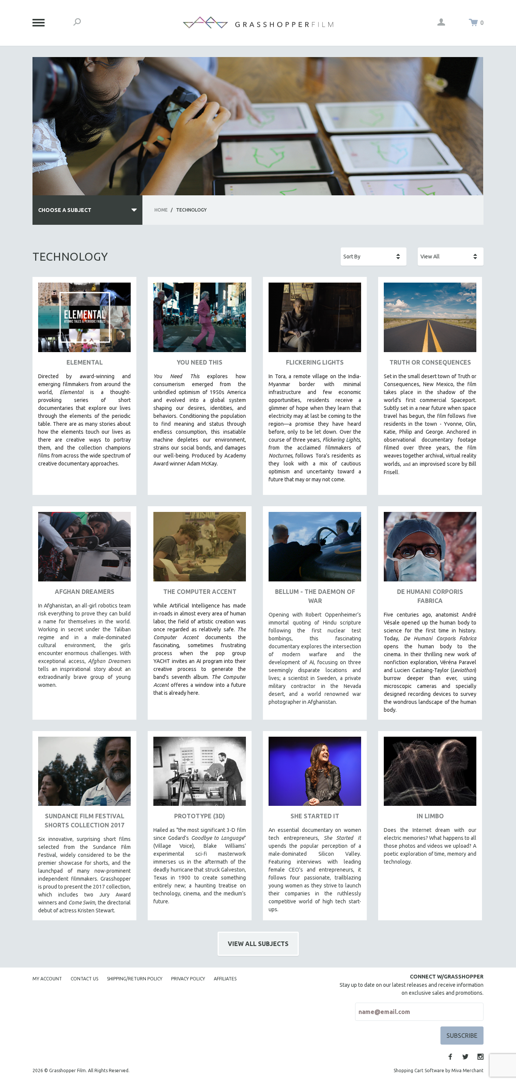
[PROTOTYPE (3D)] (199, 774)
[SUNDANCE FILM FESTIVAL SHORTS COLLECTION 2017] (84, 774)
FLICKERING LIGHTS (315, 362)
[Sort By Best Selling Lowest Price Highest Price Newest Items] (373, 256)
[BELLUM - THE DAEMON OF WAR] (315, 549)
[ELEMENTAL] (84, 320)
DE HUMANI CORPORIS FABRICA (430, 596)
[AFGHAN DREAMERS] (84, 549)
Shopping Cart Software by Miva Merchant (439, 1070)
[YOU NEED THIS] (199, 320)
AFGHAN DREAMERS (84, 591)
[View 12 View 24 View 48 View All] (451, 256)
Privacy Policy (188, 978)
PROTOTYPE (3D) (199, 816)
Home (161, 209)
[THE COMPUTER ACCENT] (199, 549)
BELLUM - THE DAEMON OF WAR (315, 596)
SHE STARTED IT (314, 816)
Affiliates (225, 978)
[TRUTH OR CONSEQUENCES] (430, 320)
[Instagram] (480, 1057)
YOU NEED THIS (199, 362)
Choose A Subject (64, 210)
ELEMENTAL (84, 362)
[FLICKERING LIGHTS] (315, 320)
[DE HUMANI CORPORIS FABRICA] (430, 549)
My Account (47, 978)
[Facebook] (450, 1057)
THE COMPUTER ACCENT (199, 591)
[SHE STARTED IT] (315, 774)
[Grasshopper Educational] (258, 22)
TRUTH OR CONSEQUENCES (430, 362)
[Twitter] (465, 1057)
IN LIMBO (430, 816)
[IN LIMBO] (430, 774)
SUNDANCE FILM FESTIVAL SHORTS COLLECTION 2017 (84, 821)
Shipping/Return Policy (134, 978)
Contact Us (84, 978)
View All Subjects (258, 943)
